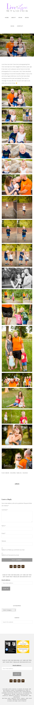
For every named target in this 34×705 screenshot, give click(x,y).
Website (4, 541)
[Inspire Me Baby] (22, 655)
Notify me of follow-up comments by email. (13, 550)
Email (3, 533)
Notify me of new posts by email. (10, 555)
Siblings (25, 473)
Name (4, 525)
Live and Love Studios (17, 7)
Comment (5, 510)
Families (19, 473)
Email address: (6, 580)
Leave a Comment (26, 48)
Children (13, 473)
